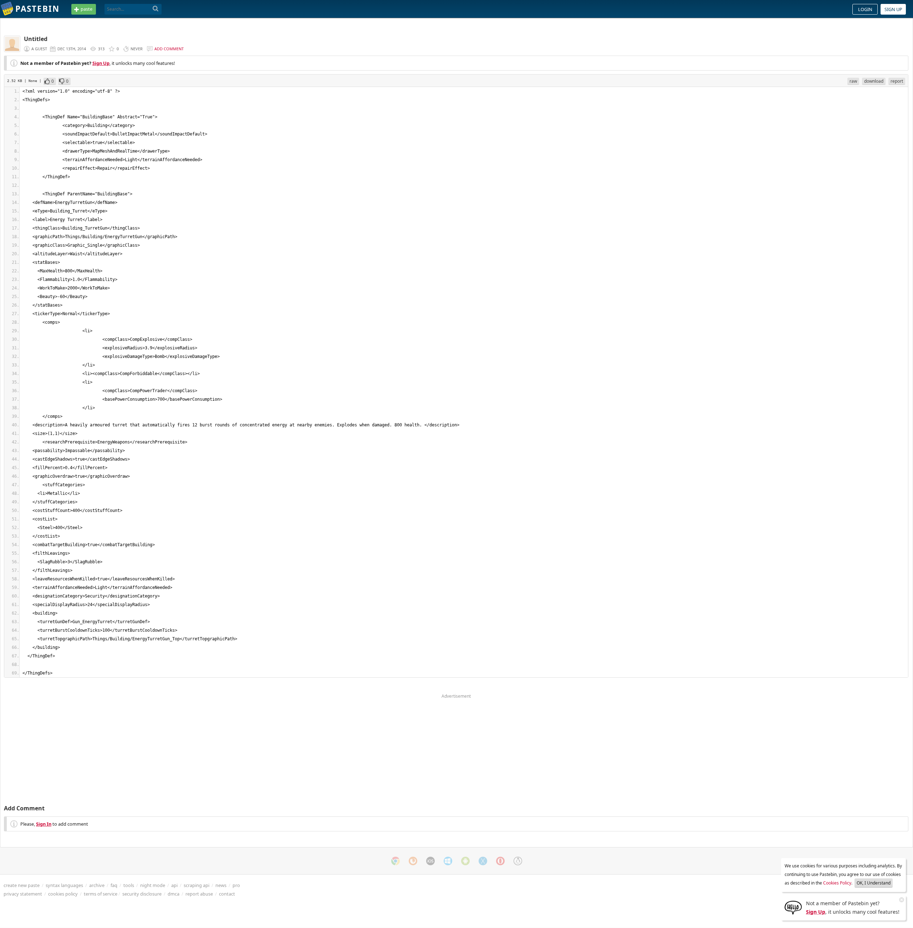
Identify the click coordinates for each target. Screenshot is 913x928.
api (174, 885)
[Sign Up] (793, 907)
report (897, 81)
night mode (152, 885)
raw (853, 81)
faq (114, 885)
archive (96, 885)
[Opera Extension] (500, 861)
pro (236, 885)
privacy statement (23, 894)
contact (227, 894)
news (220, 885)
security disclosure (142, 894)
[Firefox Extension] (413, 861)
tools (128, 885)
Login (865, 9)
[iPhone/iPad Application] (430, 861)
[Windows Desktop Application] (448, 861)
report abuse (199, 894)
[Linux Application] (518, 861)
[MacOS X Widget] (483, 861)
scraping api (196, 885)
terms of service (100, 894)
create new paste (22, 885)
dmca (173, 894)
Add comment (169, 48)
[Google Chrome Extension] (395, 861)
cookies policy (63, 894)
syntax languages (64, 885)
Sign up (893, 9)
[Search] (156, 9)
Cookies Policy (837, 883)
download (873, 81)
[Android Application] (465, 861)
